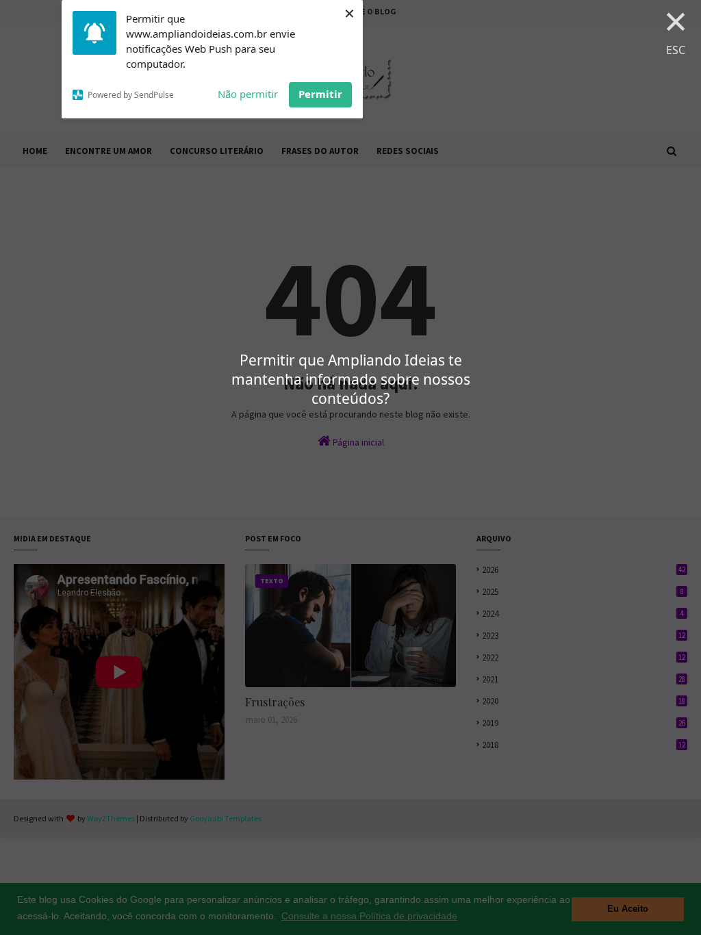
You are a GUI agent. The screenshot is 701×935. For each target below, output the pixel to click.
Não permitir (248, 94)
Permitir (320, 94)
